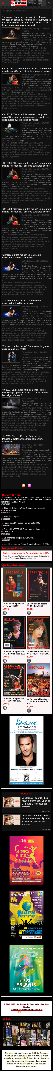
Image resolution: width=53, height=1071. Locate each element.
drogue (12, 147)
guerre (44, 50)
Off (41, 469)
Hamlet (23, 376)
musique (40, 55)
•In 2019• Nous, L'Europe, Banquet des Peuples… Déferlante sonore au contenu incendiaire (22, 439)
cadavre (44, 372)
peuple (5, 471)
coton (47, 145)
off (18, 103)
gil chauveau (34, 50)
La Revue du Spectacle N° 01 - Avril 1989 (13, 604)
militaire (31, 55)
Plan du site (12, 1012)
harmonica (7, 53)
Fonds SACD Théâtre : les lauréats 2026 (22, 514)
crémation (27, 285)
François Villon (16, 420)
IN (39, 420)
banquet (20, 464)
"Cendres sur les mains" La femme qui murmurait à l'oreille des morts (21, 256)
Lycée (20, 469)
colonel (34, 48)
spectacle (37, 60)
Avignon (33, 94)
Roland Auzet (8, 474)
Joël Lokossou (20, 53)
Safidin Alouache (10, 60)
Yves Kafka (31, 430)
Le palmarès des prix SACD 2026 (19, 529)
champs (23, 145)
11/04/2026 (26, 824)
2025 (4, 94)
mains (43, 101)
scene (22, 60)
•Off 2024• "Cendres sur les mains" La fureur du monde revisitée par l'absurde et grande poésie (26, 164)
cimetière (42, 96)
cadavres (28, 282)
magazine (21, 55)
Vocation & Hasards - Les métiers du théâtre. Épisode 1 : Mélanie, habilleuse (36, 818)
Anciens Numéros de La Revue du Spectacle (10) (26, 553)
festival (5, 99)
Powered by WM (39, 1012)
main (4, 292)
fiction (5, 420)
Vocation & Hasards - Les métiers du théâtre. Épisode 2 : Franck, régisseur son (36, 801)
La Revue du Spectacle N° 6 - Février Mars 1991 (38, 652)
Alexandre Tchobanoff (17, 94)
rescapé (36, 103)
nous (36, 469)
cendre (5, 374)
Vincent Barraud (10, 62)
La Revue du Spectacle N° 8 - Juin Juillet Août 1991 (38, 701)
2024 (4, 189)
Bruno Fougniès (32, 372)
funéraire (34, 374)
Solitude (44, 154)
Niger (4, 57)
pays (46, 469)
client (40, 145)
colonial (42, 48)
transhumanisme (10, 430)
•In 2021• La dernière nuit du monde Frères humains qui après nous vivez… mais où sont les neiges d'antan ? (25, 393)
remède (5, 425)
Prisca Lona (26, 103)
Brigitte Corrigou (10, 145)
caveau (15, 96)
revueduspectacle (35, 57)
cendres (23, 96)
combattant (15, 50)
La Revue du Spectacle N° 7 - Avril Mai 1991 (13, 699)
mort (4, 103)
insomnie (45, 420)
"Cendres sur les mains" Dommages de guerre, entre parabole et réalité (26, 347)
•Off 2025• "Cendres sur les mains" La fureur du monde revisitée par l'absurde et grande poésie (26, 70)
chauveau (25, 48)
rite (46, 381)
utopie (22, 430)
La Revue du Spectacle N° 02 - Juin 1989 (38, 605)
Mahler (15, 152)
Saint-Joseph (22, 474)
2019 (4, 464)
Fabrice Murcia (34, 418)
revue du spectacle (17, 57)
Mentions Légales (12, 508)
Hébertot (24, 287)
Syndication (26, 1012)
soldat (29, 60)
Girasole (38, 99)
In (16, 467)
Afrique (5, 48)
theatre (46, 60)
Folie (24, 50)
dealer (5, 147)
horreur (40, 376)
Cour (37, 464)
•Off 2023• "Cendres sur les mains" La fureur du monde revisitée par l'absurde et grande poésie (26, 210)
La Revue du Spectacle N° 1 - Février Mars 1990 (14, 652)
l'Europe (22, 467)
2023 (4, 234)
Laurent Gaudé (9, 55)
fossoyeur (14, 99)
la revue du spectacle (38, 53)
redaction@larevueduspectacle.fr (26, 1010)
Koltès (5, 150)
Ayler (40, 143)
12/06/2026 (26, 807)
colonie (5, 50)
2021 (4, 418)
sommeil (13, 427)
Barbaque (15, 48)
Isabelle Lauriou (36, 287)
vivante (13, 108)
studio (22, 383)
